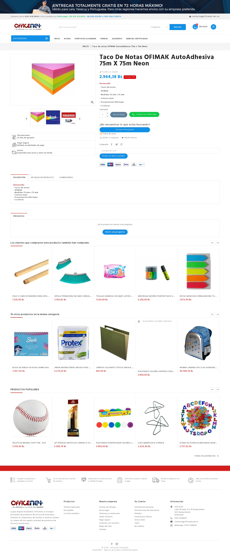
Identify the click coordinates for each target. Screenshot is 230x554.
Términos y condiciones (109, 513)
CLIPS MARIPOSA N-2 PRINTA (151, 442)
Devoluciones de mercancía (147, 510)
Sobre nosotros (106, 516)
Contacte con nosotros (109, 523)
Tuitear (116, 144)
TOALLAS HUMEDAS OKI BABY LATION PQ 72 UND (118, 296)
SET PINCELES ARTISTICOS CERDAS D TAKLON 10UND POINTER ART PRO (86, 442)
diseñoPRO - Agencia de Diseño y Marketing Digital (115, 550)
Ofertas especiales (72, 507)
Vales (137, 523)
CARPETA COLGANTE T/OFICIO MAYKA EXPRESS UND (120, 367)
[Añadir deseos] (29, 291)
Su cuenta (140, 501)
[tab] (19, 177)
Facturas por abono (143, 516)
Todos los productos (206, 456)
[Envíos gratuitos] (115, 7)
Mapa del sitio (105, 526)
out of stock (119, 114)
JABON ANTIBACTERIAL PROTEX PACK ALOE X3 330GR (78, 367)
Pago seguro (104, 520)
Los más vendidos (71, 513)
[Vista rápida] (39, 291)
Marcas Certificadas (137, 38)
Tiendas (102, 529)
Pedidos (138, 513)
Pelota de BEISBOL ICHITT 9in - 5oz (29, 442)
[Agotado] (65, 291)
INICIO (57, 38)
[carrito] (23, 291)
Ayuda (67, 38)
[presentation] (26, 119)
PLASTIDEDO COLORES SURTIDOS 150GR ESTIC (158, 371)
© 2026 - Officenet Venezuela (115, 548)
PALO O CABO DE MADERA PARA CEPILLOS (32, 296)
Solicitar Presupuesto (125, 129)
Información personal (144, 507)
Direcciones (140, 520)
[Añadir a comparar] (34, 291)
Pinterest (121, 144)
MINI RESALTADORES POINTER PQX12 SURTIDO (159, 296)
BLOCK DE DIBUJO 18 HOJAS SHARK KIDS (31, 367)
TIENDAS (104, 38)
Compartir (111, 144)
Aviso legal (104, 510)
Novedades (69, 510)
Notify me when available (113, 156)
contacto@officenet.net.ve (186, 521)
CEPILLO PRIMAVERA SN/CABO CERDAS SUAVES (76, 296)
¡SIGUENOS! (117, 38)
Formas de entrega (107, 507)
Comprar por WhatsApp (144, 114)
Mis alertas (139, 526)
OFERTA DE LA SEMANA (85, 38)
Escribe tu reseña (109, 72)
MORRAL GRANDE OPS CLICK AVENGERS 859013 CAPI (204, 367)
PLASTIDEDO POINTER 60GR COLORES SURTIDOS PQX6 (120, 442)
